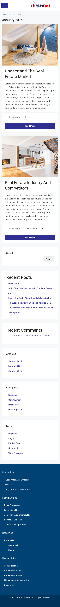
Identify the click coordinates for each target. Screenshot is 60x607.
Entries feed (14, 443)
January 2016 (15, 371)
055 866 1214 (11, 485)
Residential (9, 540)
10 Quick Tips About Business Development (29, 303)
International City (12, 510)
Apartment (13, 545)
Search (9, 253)
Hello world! (14, 283)
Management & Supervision (16, 580)
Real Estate (14, 405)
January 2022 (15, 361)
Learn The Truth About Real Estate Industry (29, 298)
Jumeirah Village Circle (15, 525)
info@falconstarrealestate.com (18, 489)
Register (12, 433)
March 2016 (14, 366)
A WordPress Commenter (24, 335)
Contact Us (9, 585)
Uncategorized (15, 409)
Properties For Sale (13, 575)
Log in (11, 438)
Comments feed (16, 448)
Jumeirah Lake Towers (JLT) (17, 515)
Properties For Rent (13, 571)
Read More (30, 126)
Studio (11, 550)
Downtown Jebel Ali (13, 520)
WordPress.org (15, 453)
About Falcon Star (12, 566)
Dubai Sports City (12, 505)
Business (29, 117)
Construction (31, 228)
